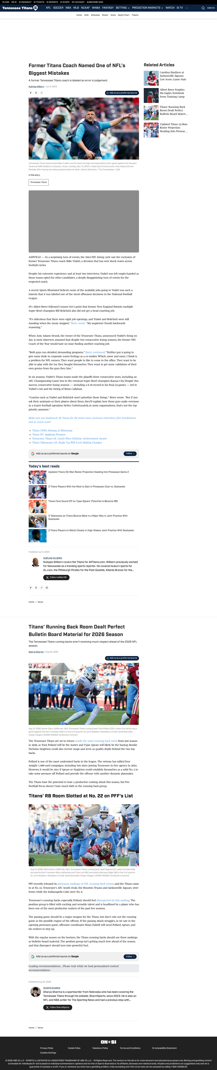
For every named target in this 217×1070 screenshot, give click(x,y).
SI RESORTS (52, 2)
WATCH (170, 8)
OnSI (86, 15)
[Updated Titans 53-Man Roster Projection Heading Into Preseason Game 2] (166, 130)
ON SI (14, 2)
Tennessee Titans (38, 182)
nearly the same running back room (96, 740)
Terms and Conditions (130, 1048)
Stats (113, 15)
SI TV (180, 8)
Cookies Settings (48, 1053)
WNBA (96, 8)
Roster (105, 15)
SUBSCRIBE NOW (95, 2)
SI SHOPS (64, 2)
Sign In (211, 8)
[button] (123, 8)
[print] (47, 588)
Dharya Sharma (36, 652)
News (40, 602)
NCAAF (85, 8)
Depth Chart (123, 15)
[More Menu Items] (186, 8)
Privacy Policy (46, 1048)
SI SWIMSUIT (25, 2)
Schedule (95, 15)
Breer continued (95, 352)
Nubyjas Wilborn (36, 87)
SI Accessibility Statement (164, 1048)
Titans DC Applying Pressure (49, 434)
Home (79, 15)
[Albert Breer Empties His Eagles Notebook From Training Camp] (166, 95)
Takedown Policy (100, 1048)
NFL (48, 8)
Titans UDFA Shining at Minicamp (52, 430)
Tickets (135, 15)
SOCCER (58, 8)
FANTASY (108, 8)
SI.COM (5, 2)
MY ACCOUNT (78, 2)
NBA (68, 8)
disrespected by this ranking (113, 900)
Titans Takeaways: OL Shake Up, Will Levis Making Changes (67, 442)
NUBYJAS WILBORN (52, 558)
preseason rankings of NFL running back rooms (85, 883)
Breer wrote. (78, 323)
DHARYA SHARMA (51, 988)
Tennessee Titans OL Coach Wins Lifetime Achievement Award (69, 438)
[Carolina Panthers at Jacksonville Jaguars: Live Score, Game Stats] (166, 78)
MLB (76, 8)
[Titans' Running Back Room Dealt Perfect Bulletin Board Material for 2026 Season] (166, 112)
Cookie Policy (74, 1048)
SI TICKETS (39, 2)
